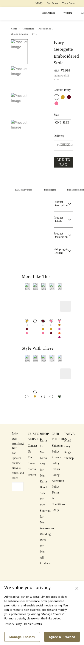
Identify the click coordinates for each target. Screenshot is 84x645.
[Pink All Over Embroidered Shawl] (59, 320)
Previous (19, 39)
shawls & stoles (19, 34)
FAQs (55, 510)
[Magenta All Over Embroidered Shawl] (59, 337)
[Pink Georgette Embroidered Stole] (56, 103)
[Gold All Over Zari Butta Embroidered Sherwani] (35, 396)
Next (38, 44)
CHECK (65, 144)
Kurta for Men (43, 446)
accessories (28, 28)
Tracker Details (33, 624)
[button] (19, 135)
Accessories (47, 528)
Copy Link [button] (66, 61)
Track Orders (68, 3)
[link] (27, 300)
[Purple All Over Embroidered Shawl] (59, 329)
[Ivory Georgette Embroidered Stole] (26, 325)
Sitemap (69, 458)
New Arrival (48, 12)
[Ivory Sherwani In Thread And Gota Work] (26, 396)
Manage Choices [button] (22, 637)
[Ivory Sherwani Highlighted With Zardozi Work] (43, 396)
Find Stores (52, 3)
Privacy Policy (13, 624)
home (14, 28)
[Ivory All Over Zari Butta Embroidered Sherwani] (35, 392)
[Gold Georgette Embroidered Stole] (62, 97)
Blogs (67, 452)
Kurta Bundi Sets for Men (43, 493)
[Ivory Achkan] (51, 396)
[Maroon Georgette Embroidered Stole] (69, 97)
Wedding (67, 12)
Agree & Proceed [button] (62, 637)
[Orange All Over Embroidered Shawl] (59, 333)
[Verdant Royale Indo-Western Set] (59, 396)
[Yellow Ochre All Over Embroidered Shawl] (59, 325)
